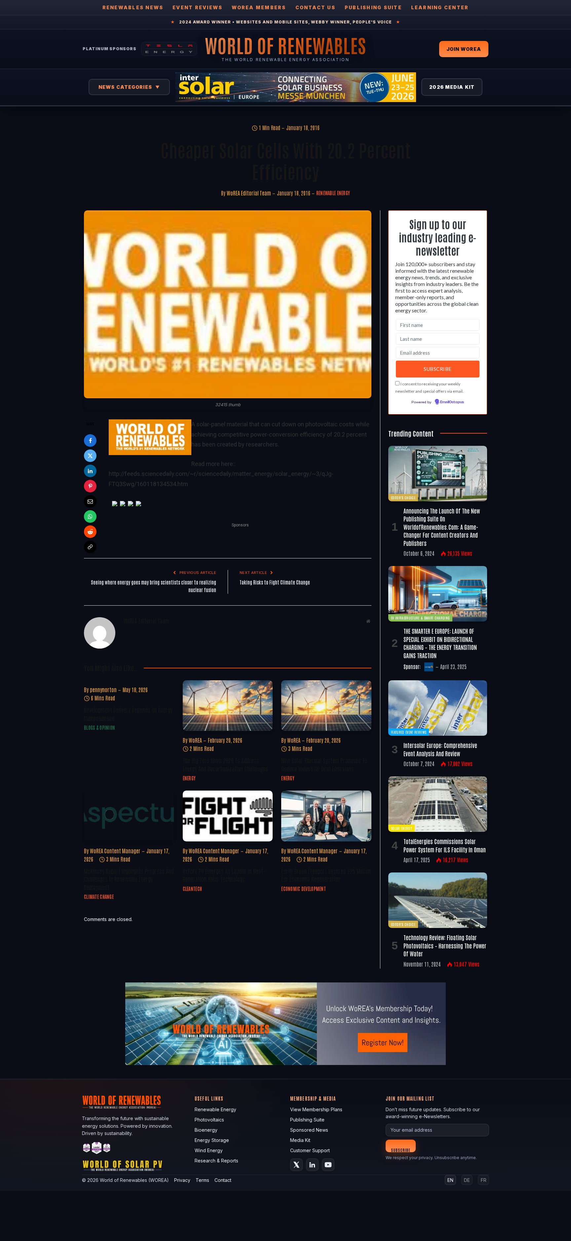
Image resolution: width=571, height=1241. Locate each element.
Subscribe (400, 1149)
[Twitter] (90, 455)
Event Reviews (197, 7)
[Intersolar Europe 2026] (295, 87)
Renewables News (133, 7)
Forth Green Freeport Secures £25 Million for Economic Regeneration (326, 875)
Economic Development (303, 889)
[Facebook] (90, 440)
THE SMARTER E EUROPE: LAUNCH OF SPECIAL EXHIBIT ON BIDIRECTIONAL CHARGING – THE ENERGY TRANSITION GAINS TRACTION (440, 643)
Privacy (182, 1180)
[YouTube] (328, 1164)
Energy (189, 778)
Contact (222, 1180)
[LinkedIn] (90, 471)
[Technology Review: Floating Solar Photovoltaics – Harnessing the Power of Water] (437, 900)
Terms (202, 1180)
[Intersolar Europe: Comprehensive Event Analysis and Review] (437, 708)
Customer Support (310, 1150)
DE (467, 1180)
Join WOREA (463, 49)
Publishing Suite (373, 7)
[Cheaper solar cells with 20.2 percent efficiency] (227, 304)
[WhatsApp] (90, 516)
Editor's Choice (403, 497)
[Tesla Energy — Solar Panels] (169, 49)
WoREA (195, 740)
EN (450, 1180)
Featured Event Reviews (408, 731)
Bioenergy (206, 1130)
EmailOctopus (452, 402)
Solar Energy (401, 828)
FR (483, 1180)
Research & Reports (216, 1160)
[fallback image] (285, 1023)
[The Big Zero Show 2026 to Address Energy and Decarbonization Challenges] (228, 705)
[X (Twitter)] (296, 1164)
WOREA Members (259, 7)
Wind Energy (209, 1150)
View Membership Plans (316, 1109)
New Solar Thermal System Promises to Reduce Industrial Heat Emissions (324, 764)
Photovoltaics (209, 1119)
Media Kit (300, 1140)
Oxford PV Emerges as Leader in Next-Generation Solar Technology (224, 875)
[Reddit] (90, 531)
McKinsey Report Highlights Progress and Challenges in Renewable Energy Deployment (129, 879)
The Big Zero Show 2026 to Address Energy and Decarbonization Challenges (225, 764)
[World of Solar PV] (122, 1167)
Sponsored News (309, 1130)
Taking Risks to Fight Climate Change (275, 582)
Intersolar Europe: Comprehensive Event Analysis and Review (440, 749)
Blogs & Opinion (99, 727)
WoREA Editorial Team (249, 193)
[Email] (90, 501)
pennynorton (103, 689)
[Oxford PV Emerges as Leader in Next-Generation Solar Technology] (228, 816)
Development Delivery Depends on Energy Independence (128, 714)
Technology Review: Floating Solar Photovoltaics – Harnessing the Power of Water (444, 945)
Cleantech (192, 889)
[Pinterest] (90, 486)
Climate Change (99, 897)
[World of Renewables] (97, 1149)
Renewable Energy (333, 193)
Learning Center (440, 7)
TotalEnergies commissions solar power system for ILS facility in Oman (444, 845)
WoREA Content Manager (115, 850)
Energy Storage (212, 1140)
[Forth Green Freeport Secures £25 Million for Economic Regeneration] (326, 816)
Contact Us (315, 7)
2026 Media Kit (452, 87)
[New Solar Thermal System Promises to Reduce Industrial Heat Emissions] (326, 705)
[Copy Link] (90, 547)
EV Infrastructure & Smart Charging (420, 617)
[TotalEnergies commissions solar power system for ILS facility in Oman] (437, 804)
